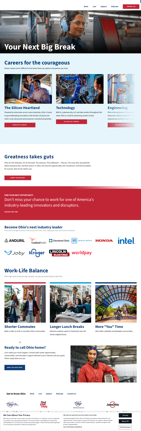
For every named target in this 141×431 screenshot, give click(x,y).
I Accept (125, 415)
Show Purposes (125, 427)
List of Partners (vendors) (72, 427)
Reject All (125, 421)
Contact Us (71, 393)
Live (94, 6)
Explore (104, 6)
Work (86, 6)
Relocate (114, 6)
